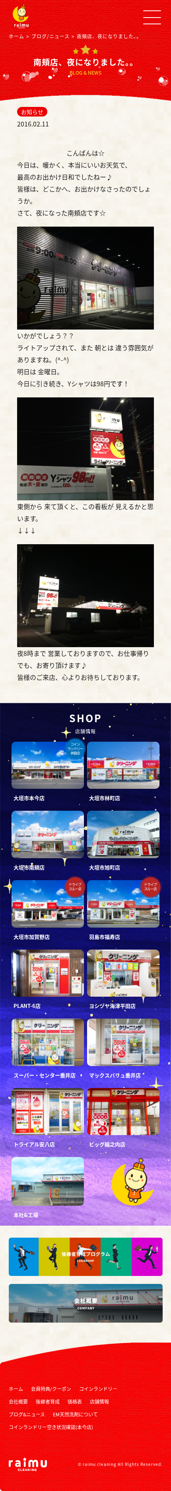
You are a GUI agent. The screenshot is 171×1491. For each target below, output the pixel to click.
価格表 (75, 1401)
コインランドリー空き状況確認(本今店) (51, 1427)
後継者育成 (48, 1401)
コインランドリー (98, 1388)
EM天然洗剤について (75, 1414)
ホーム (16, 1388)
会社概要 (18, 1401)
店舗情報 (99, 1401)
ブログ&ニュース (27, 1414)
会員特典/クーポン (51, 1388)
